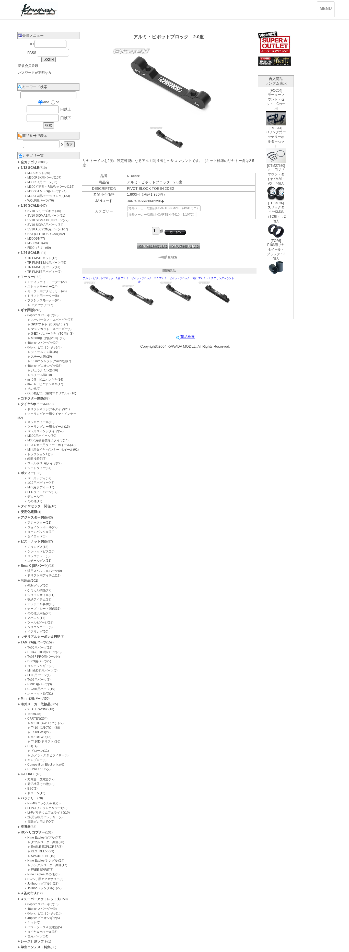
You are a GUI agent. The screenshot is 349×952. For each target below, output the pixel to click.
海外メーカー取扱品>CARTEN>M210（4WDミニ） (164, 208)
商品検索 (187, 337)
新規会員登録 (28, 66)
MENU (326, 8)
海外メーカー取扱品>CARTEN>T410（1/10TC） (162, 214)
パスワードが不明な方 (34, 73)
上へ (340, 944)
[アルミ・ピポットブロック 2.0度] (168, 152)
